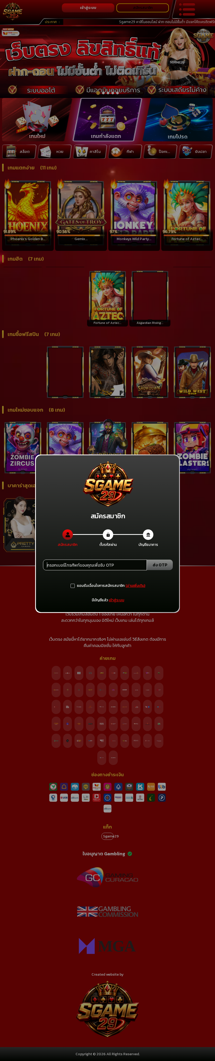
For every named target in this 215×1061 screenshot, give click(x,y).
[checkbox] (98, 586)
